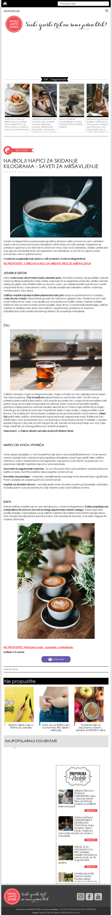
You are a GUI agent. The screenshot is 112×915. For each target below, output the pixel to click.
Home (5, 3)
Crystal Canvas (46, 912)
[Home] (27, 896)
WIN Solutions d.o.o (70, 912)
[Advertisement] (56, 55)
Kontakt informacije (70, 909)
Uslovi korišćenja (88, 909)
